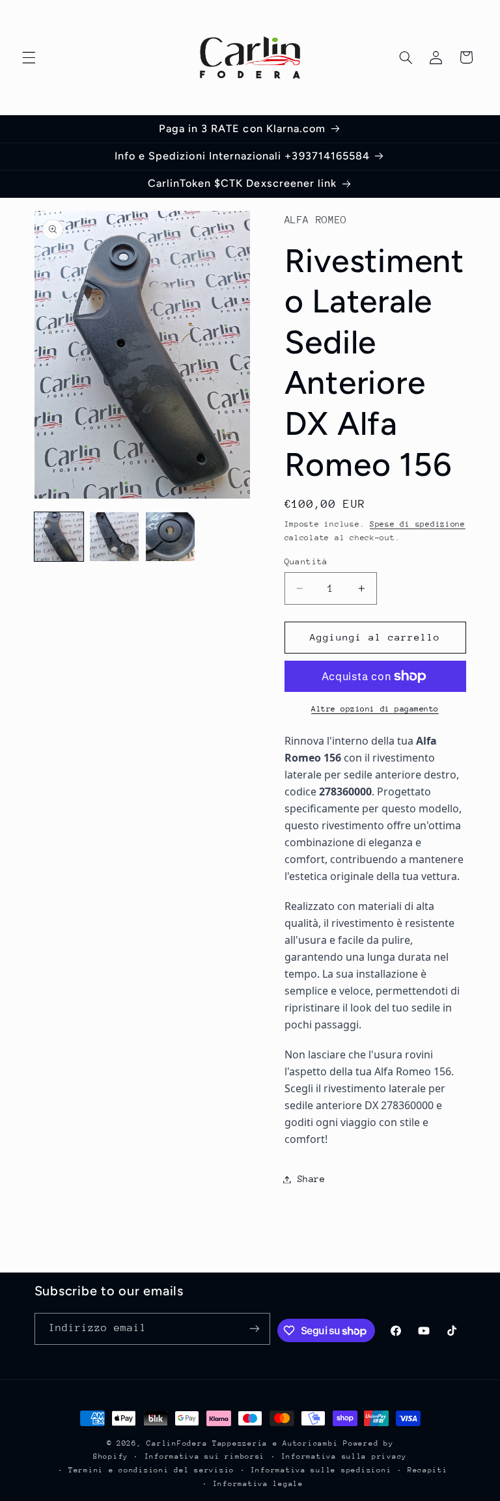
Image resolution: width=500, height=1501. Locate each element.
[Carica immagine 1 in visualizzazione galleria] (59, 536)
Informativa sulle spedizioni (321, 1470)
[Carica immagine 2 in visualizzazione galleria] (114, 536)
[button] (29, 57)
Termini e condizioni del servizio (151, 1470)
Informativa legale (258, 1484)
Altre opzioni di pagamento (375, 708)
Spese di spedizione (417, 524)
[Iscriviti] (255, 1329)
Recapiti (428, 1470)
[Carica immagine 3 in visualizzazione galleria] (170, 536)
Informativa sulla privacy (344, 1456)
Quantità (306, 561)
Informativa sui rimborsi (205, 1456)
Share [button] (312, 1179)
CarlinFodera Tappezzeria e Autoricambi (242, 1443)
